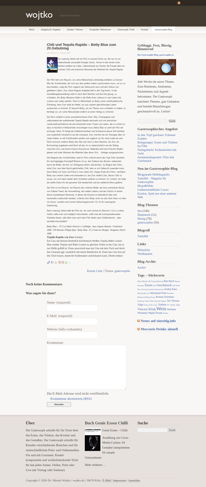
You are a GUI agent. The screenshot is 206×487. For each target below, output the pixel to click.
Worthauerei (144, 253)
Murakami (155, 293)
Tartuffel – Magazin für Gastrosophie (151, 180)
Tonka (151, 305)
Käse (174, 289)
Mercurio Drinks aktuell (159, 329)
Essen (148, 285)
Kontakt (144, 29)
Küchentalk (141, 293)
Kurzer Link (94, 271)
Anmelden (134, 480)
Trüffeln (162, 304)
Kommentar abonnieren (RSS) (71, 398)
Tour (155, 305)
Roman (159, 296)
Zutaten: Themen (75, 29)
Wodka (165, 313)
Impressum (119, 480)
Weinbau (171, 309)
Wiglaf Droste (155, 312)
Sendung (140, 301)
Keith (178, 285)
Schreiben (169, 296)
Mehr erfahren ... (95, 464)
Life (148, 293)
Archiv (141, 267)
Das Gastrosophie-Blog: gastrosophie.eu (155, 55)
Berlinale (159, 281)
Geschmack (164, 285)
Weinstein (142, 312)
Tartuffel (142, 236)
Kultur (167, 289)
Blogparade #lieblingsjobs (153, 174)
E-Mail (107, 480)
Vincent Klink (146, 309)
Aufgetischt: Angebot (50, 29)
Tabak (151, 301)
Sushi (147, 301)
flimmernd (143, 214)
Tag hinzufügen (160, 301)
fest (139, 210)
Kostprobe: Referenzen (100, 29)
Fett (154, 285)
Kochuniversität (148, 289)
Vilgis (178, 305)
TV (168, 305)
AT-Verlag (152, 281)
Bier (166, 281)
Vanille (172, 305)
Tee (169, 300)
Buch (171, 281)
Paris (163, 293)
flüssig (141, 218)
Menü (31, 29)
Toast (146, 305)
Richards (140, 297)
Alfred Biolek (142, 281)
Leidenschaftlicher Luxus (153, 189)
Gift (173, 285)
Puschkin (170, 293)
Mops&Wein (145, 185)
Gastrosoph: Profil (125, 29)
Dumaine (140, 285)
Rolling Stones (150, 297)
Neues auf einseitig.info (158, 321)
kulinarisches (159, 289)
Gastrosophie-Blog (163, 29)
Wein (161, 308)
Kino (139, 289)
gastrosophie (122, 271)
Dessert (177, 281)
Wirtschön (143, 250)
